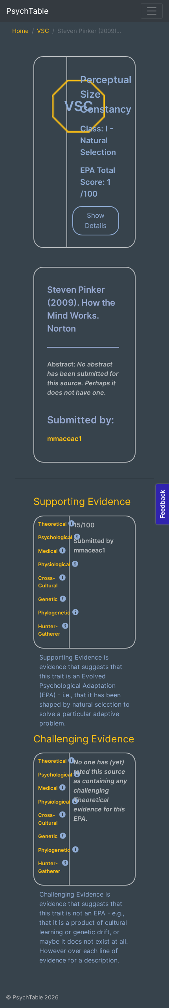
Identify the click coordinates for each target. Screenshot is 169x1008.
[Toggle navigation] (152, 11)
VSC (43, 31)
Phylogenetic (54, 612)
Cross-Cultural (47, 582)
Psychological (55, 537)
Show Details (96, 220)
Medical (47, 551)
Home (20, 31)
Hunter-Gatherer (49, 630)
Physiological (54, 564)
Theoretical (52, 524)
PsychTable (27, 11)
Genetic (48, 599)
